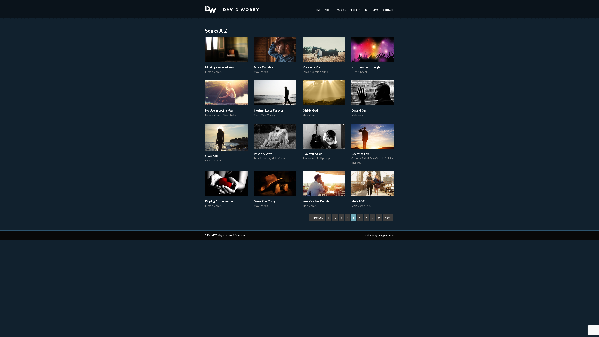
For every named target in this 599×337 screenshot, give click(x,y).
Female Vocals (213, 72)
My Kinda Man (312, 67)
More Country (263, 67)
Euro (354, 72)
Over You (211, 156)
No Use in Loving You (219, 110)
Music (340, 9)
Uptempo (325, 158)
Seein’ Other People (316, 201)
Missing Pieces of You (219, 67)
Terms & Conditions (236, 235)
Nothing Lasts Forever (269, 110)
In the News (372, 9)
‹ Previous (317, 217)
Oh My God (310, 110)
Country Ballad (360, 158)
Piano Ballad (230, 115)
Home (317, 9)
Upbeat (362, 72)
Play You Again (312, 154)
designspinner (386, 235)
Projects (355, 9)
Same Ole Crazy (264, 201)
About (329, 9)
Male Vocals (261, 72)
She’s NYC (358, 201)
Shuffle (324, 72)
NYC (369, 206)
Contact (388, 9)
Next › (388, 217)
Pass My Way (263, 154)
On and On (358, 110)
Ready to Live (360, 154)
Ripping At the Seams (219, 201)
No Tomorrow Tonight (366, 67)
